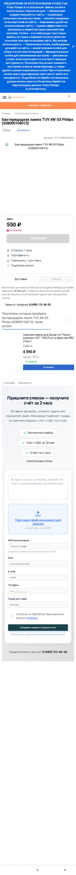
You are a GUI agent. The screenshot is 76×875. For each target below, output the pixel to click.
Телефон (13, 585)
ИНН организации (18, 540)
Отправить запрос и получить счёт (38, 627)
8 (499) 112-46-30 (40, 304)
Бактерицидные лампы (27, 113)
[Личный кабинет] (60, 97)
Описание (9, 382)
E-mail (11, 571)
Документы (23, 130)
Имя (10, 557)
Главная (6, 113)
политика (32, 617)
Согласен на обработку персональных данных (40, 615)
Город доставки (17, 598)
